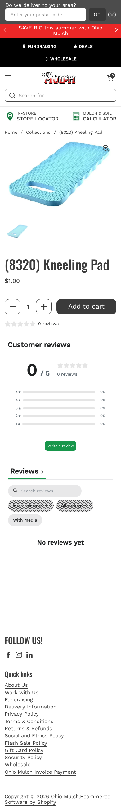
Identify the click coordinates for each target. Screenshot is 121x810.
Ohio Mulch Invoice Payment (40, 772)
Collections (38, 132)
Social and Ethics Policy (34, 736)
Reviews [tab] (26, 471)
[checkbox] (25, 520)
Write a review (60, 446)
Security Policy (23, 757)
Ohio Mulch (65, 796)
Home (11, 132)
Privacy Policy (22, 714)
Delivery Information (30, 707)
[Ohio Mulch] (58, 78)
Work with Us (21, 692)
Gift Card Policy (24, 750)
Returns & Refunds (28, 728)
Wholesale (18, 764)
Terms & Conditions (29, 721)
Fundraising (19, 700)
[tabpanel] (60, 548)
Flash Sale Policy (26, 743)
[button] (111, 14)
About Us (16, 685)
